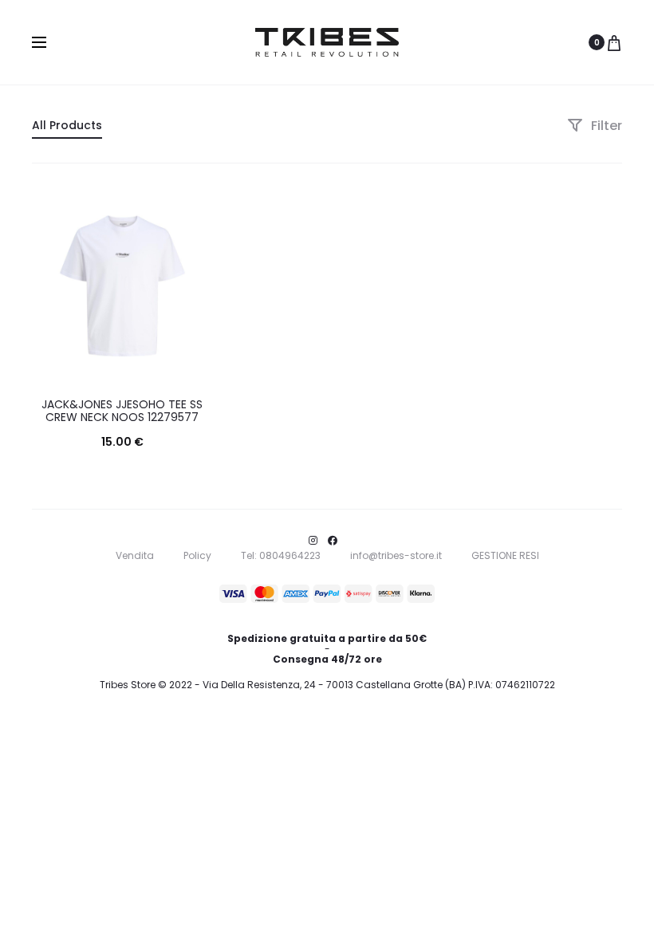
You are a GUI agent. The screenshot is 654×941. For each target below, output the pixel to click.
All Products (67, 125)
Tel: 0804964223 (281, 555)
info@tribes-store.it (396, 555)
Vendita (135, 555)
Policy (197, 555)
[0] (614, 42)
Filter (605, 125)
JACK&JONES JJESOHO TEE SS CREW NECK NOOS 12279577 (122, 411)
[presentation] (41, 285)
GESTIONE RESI (505, 555)
